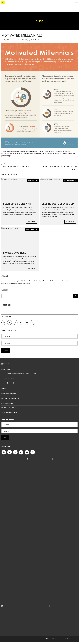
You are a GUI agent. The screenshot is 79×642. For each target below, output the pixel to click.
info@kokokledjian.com (11, 383)
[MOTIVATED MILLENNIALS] (39, 95)
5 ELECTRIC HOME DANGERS (9, 412)
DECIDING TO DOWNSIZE (9, 408)
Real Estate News (36, 40)
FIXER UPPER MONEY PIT (17, 203)
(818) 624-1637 (9, 378)
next (60, 167)
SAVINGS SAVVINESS (14, 252)
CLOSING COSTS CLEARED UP (58, 203)
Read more (31, 222)
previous (17, 165)
